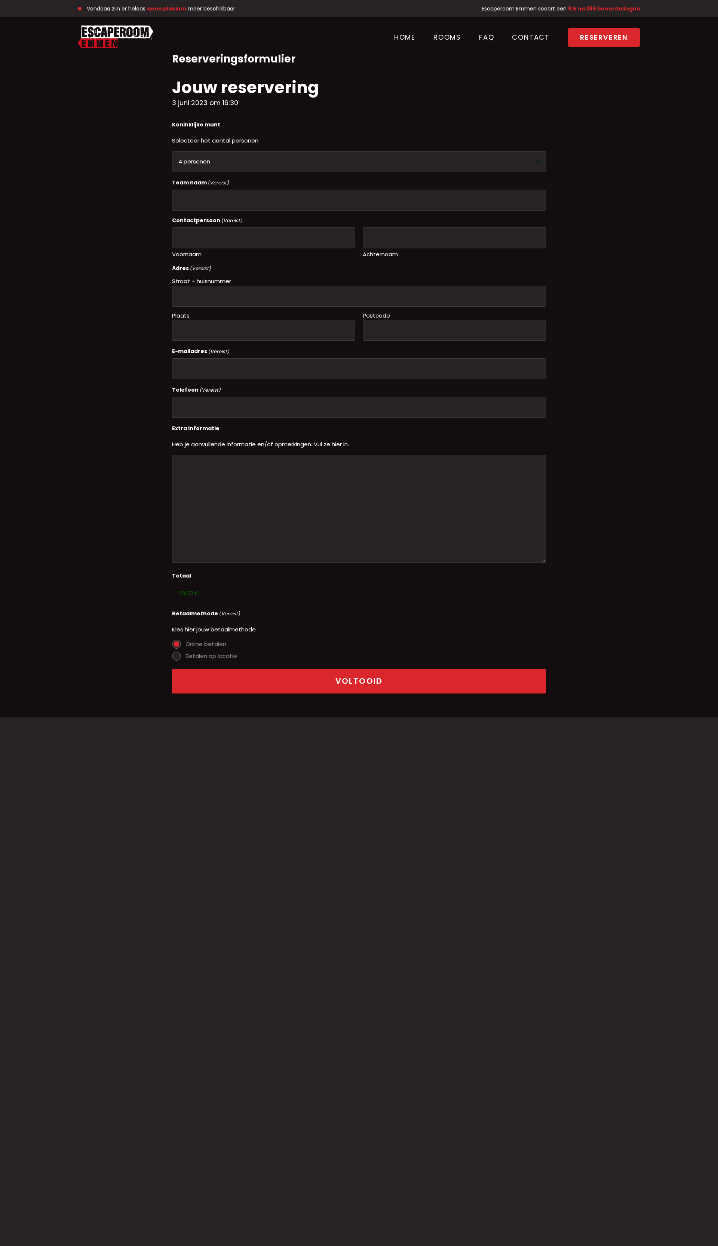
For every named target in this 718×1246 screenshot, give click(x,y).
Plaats (181, 315)
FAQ (486, 37)
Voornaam (187, 254)
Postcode (376, 315)
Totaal (181, 575)
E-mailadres (201, 351)
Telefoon (196, 390)
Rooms (447, 37)
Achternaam (380, 254)
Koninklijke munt (196, 124)
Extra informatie (196, 428)
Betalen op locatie (211, 656)
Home (404, 37)
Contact (531, 37)
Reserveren (604, 37)
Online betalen (205, 644)
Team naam (200, 182)
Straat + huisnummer (201, 281)
